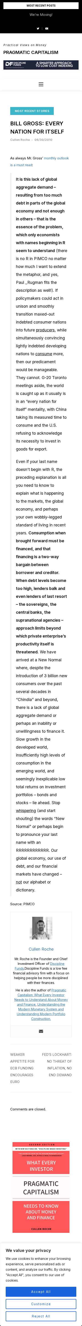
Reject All (41, 1316)
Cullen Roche (20, 139)
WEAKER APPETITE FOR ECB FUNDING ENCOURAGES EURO (22, 1068)
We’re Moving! (41, 14)
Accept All (41, 1292)
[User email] (41, 1031)
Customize (41, 1304)
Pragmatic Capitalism (30, 52)
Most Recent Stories (32, 111)
